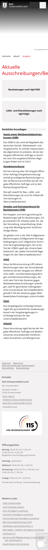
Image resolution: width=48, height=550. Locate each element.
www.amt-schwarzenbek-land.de (17, 403)
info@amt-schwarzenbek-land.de (17, 399)
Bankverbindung (22, 368)
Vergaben (26, 56)
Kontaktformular (10, 407)
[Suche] (36, 5)
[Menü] (43, 5)
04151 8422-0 (8, 396)
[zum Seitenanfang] (40, 544)
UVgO (6, 259)
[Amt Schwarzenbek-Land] (24, 394)
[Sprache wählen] (31, 5)
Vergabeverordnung (13, 166)
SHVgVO (7, 323)
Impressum (6, 363)
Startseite (6, 56)
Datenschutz (18, 363)
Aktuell (16, 56)
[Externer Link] (22, 423)
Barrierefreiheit (8, 368)
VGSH (6, 301)
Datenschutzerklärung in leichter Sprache (18, 365)
